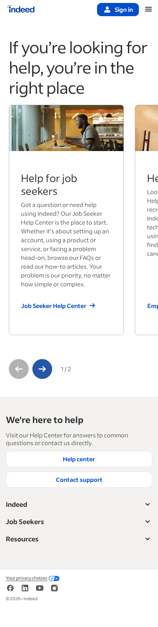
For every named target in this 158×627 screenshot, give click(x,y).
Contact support (79, 479)
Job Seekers (25, 521)
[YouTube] (39, 587)
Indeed (16, 504)
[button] (19, 369)
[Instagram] (54, 587)
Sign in (124, 9)
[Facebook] (10, 587)
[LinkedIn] (25, 587)
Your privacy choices (26, 578)
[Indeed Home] (20, 9)
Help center (79, 459)
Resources (22, 538)
